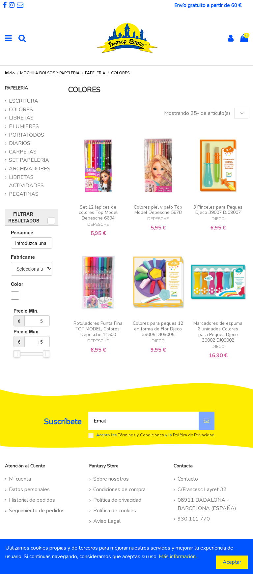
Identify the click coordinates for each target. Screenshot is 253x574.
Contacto (188, 479)
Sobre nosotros (111, 479)
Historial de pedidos (32, 500)
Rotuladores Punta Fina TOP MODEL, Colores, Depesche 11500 (98, 329)
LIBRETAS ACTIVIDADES (26, 181)
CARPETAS (23, 151)
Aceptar (232, 562)
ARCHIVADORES (29, 168)
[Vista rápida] (98, 198)
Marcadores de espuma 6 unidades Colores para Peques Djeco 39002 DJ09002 (217, 331)
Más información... (179, 556)
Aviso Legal (107, 521)
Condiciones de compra (119, 489)
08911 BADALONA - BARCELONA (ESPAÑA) (207, 504)
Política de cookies (114, 510)
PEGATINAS (24, 194)
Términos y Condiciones (141, 435)
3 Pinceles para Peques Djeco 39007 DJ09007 (217, 210)
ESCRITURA (23, 101)
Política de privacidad (117, 500)
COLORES (21, 109)
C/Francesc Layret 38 (202, 489)
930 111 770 (194, 519)
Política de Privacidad (193, 435)
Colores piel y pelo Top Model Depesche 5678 (158, 210)
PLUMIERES (24, 126)
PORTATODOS (26, 135)
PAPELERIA (16, 88)
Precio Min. (26, 315)
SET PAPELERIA (29, 160)
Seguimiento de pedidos (37, 510)
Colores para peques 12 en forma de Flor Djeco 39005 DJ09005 (158, 329)
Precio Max (26, 336)
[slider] (16, 353)
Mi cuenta (20, 479)
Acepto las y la (155, 435)
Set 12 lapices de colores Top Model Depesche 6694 (98, 212)
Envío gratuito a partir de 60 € (207, 5)
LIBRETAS (21, 117)
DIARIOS (19, 143)
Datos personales (29, 489)
